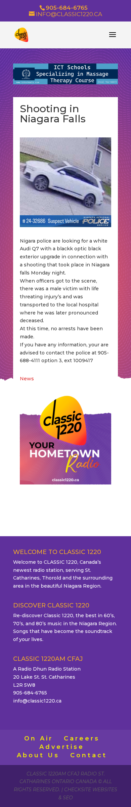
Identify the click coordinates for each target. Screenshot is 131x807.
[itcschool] (65, 83)
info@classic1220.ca (37, 701)
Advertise (61, 747)
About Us (38, 755)
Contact (88, 755)
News (27, 379)
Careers (82, 738)
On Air (38, 738)
